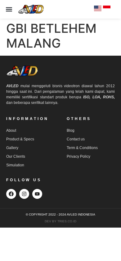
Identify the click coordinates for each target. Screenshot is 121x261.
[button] (9, 9)
